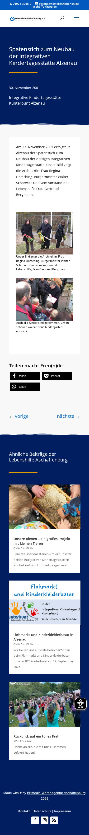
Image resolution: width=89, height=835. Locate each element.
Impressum (62, 811)
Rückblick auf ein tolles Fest (36, 736)
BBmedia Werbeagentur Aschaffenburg (56, 793)
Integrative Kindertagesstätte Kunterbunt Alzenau (35, 100)
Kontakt (24, 811)
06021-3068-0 (22, 4)
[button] (76, 20)
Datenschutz (42, 811)
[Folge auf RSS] (54, 820)
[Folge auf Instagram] (44, 820)
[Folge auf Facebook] (35, 820)
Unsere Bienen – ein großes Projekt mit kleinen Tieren (42, 541)
